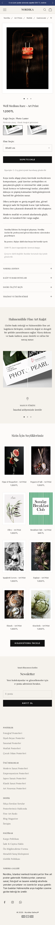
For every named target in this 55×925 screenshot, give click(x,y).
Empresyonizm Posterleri (16, 773)
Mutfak (29, 18)
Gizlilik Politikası (11, 859)
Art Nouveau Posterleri (14, 788)
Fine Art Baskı (10, 813)
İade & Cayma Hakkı (13, 844)
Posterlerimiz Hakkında (15, 808)
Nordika (7, 18)
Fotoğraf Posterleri (12, 733)
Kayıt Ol (27, 703)
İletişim (7, 823)
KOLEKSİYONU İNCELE (27, 643)
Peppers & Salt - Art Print (40, 482)
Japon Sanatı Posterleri (14, 778)
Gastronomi (41, 18)
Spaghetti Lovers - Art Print (14, 577)
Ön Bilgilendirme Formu (15, 849)
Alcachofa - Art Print (41, 625)
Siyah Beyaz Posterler (14, 738)
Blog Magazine (10, 818)
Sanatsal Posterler (12, 743)
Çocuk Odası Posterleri (14, 753)
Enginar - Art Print (41, 577)
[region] (27, 404)
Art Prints (18, 18)
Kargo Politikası (11, 839)
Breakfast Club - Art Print (40, 530)
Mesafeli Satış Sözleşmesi (16, 854)
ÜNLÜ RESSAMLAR (11, 763)
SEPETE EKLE (27, 159)
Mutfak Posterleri (12, 748)
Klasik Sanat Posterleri (14, 783)
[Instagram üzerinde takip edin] (12, 902)
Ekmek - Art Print (14, 625)
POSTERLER (8, 727)
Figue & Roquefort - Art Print (14, 482)
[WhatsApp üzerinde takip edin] (20, 902)
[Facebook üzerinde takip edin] (4, 902)
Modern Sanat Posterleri (15, 768)
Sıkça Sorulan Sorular (14, 803)
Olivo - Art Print (14, 530)
